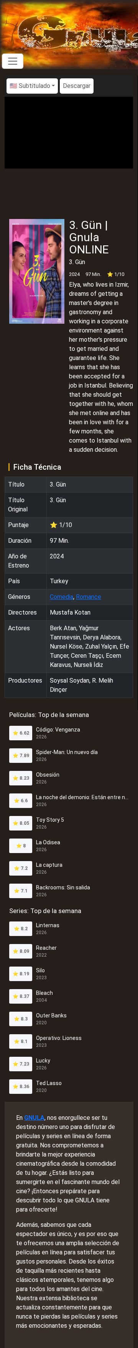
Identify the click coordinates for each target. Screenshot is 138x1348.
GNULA (34, 1117)
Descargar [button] (76, 85)
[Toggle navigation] (12, 61)
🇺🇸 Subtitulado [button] (30, 85)
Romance (88, 596)
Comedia (61, 596)
